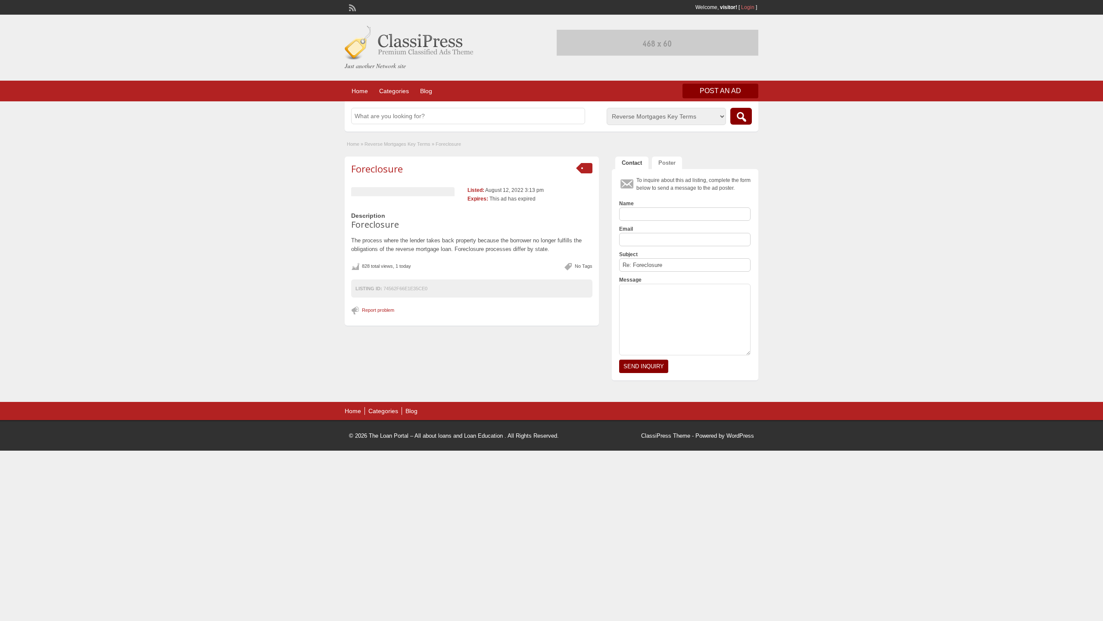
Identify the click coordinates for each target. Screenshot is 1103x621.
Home (360, 91)
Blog (426, 91)
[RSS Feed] (351, 6)
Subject (628, 254)
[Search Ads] (741, 116)
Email (626, 229)
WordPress (740, 436)
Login (747, 7)
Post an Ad (720, 90)
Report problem (378, 310)
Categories (394, 91)
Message (630, 280)
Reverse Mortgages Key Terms (397, 144)
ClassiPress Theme (665, 436)
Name (626, 204)
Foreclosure (377, 168)
